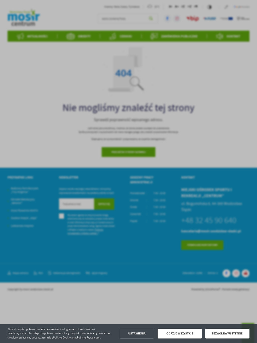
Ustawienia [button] (137, 333)
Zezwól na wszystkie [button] (227, 333)
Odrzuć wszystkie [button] (179, 333)
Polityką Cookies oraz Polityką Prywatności (76, 337)
